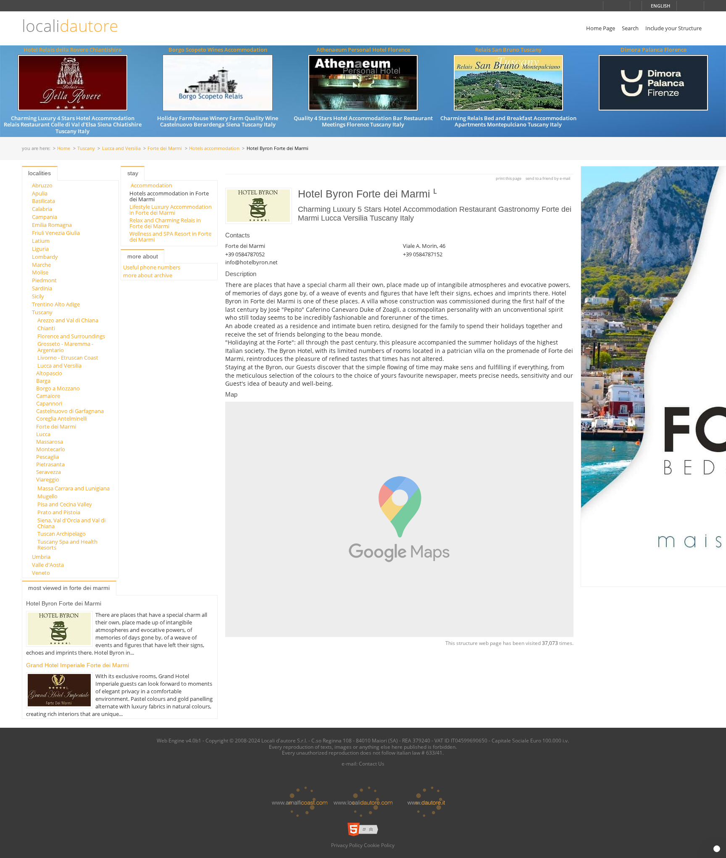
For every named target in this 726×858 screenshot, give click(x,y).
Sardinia (42, 288)
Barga (43, 381)
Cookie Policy (379, 845)
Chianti (46, 328)
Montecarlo (50, 449)
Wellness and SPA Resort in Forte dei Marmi (170, 236)
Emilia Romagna (52, 225)
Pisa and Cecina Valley (64, 504)
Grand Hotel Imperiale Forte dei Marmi (77, 665)
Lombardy (45, 257)
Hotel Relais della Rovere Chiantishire (72, 49)
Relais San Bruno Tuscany (508, 49)
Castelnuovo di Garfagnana (70, 411)
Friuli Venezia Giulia (56, 233)
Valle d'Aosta (48, 565)
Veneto (41, 573)
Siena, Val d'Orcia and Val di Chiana (71, 523)
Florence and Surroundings (71, 336)
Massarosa (49, 442)
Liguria (40, 249)
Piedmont (44, 280)
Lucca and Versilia (121, 148)
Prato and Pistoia (58, 512)
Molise (40, 272)
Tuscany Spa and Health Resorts (67, 544)
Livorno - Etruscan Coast (67, 358)
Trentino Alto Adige (56, 304)
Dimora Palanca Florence (654, 49)
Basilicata (43, 201)
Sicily (38, 296)
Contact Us (371, 763)
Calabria (42, 209)
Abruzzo (42, 185)
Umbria (41, 557)
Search (630, 28)
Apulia (39, 193)
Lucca (43, 434)
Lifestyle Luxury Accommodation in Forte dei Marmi (170, 210)
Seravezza (48, 472)
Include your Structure (673, 28)
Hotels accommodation (214, 148)
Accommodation (151, 185)
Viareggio (47, 479)
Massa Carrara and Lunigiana (73, 488)
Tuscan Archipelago (61, 534)
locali (70, 26)
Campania (44, 217)
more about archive (147, 275)
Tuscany (86, 148)
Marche (41, 265)
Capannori (49, 403)
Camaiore (48, 396)
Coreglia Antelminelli (61, 418)
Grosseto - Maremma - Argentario (65, 347)
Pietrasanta (50, 464)
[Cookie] (716, 848)
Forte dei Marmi (164, 148)
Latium (41, 241)
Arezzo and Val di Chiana (67, 320)
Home (63, 148)
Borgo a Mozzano (58, 388)
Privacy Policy (347, 845)
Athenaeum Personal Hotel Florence (363, 49)
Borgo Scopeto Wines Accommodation (217, 49)
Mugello (47, 496)
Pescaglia (47, 457)
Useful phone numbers (151, 267)
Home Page (600, 28)
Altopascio (49, 373)
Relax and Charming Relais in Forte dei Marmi (165, 223)
